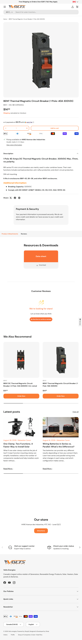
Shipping (6, 113)
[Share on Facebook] (15, 198)
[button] (77, 6)
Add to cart (55, 128)
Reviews (24, 234)
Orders (5, 635)
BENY (5, 105)
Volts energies (12, 631)
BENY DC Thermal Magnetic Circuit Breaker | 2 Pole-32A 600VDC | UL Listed (20, 384)
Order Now (21, 396)
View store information (14, 145)
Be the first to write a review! (41, 319)
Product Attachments (10, 234)
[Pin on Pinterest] (19, 198)
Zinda (47, 631)
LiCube (33, 635)
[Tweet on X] (11, 198)
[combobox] (41, 12)
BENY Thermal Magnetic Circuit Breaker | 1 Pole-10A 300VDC (60, 384)
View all (75, 412)
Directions (41, 531)
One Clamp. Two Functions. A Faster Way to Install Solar (18, 445)
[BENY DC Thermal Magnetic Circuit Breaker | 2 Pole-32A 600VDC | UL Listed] (21, 360)
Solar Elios (39, 635)
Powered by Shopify (23, 631)
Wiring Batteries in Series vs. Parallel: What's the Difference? (58, 445)
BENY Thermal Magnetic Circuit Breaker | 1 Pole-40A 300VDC (27, 19)
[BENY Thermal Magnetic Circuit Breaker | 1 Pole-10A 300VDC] (61, 360)
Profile (13, 635)
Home (5, 19)
